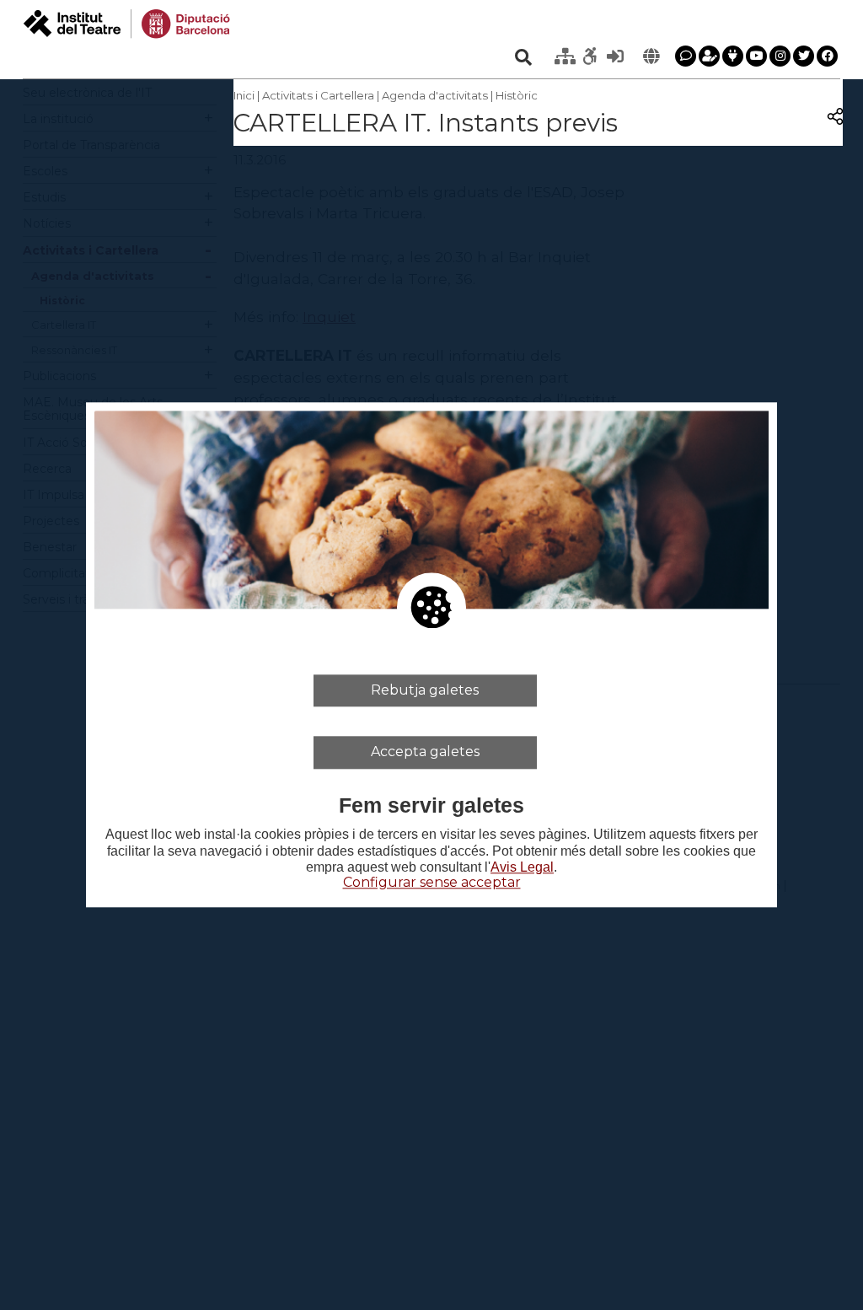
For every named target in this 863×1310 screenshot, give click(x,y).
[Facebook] (827, 56)
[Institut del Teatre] (127, 22)
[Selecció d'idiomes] (650, 56)
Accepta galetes (425, 752)
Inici (244, 95)
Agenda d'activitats (435, 95)
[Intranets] (564, 56)
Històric (517, 95)
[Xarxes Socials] (732, 56)
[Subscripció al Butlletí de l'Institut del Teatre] (709, 56)
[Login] (615, 56)
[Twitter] (803, 56)
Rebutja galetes (425, 690)
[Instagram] (780, 56)
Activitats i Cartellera (318, 95)
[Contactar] (685, 56)
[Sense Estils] (590, 56)
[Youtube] (756, 56)
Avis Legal (522, 867)
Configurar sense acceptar (432, 882)
